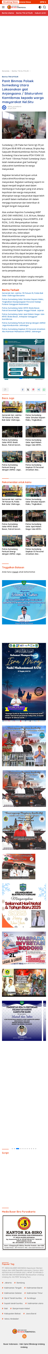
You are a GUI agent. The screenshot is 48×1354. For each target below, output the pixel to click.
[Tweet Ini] (28, 390)
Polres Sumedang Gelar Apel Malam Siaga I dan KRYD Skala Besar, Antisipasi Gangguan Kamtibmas (23, 316)
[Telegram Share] (39, 390)
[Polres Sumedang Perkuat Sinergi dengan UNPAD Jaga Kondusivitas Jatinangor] (12, 456)
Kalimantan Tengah (13, 1288)
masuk (15, 572)
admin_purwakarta (14, 106)
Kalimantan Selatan (13, 1293)
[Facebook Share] (23, 390)
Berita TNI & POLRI (10, 76)
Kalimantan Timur (35, 1293)
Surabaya (31, 1298)
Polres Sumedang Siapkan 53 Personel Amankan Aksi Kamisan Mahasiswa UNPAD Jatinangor (23, 330)
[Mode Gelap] (40, 7)
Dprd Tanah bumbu (13, 1298)
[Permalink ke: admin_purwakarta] (4, 107)
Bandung (21, 1283)
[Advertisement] (24, 43)
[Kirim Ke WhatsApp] (44, 390)
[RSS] (24, 1336)
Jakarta (8, 1283)
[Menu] (4, 7)
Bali (6, 1308)
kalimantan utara (35, 1303)
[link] (24, 359)
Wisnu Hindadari (11, 1319)
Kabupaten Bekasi (12, 1313)
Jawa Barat (31, 1313)
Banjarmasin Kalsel (21, 1308)
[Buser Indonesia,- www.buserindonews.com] (16, 7)
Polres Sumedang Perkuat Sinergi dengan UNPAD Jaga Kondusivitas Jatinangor (23, 324)
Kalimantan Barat (34, 1288)
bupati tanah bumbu (13, 1303)
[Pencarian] (44, 7)
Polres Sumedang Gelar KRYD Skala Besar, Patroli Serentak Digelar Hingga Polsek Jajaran (23, 309)
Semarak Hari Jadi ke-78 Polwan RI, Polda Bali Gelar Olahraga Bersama (22, 294)
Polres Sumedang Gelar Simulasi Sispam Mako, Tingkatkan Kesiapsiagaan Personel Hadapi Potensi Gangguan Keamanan (23, 301)
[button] (38, 357)
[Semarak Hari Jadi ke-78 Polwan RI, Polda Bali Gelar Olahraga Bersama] (12, 407)
